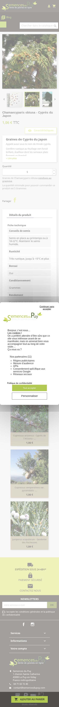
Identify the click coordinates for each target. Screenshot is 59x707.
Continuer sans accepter (47, 307)
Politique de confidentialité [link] (19, 383)
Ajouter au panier (29, 699)
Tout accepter (29, 388)
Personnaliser (29, 395)
